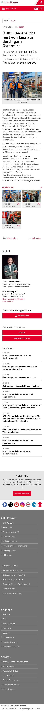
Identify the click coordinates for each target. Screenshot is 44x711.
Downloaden (23, 315)
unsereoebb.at (8, 637)
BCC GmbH (7, 555)
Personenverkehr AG (11, 532)
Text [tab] (6, 21)
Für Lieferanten (9, 689)
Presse (5, 619)
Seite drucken (12, 238)
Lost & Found (8, 675)
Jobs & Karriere (9, 624)
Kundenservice (8, 666)
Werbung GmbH (9, 550)
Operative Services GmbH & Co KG (16, 584)
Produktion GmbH (10, 566)
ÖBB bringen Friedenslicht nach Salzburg (20, 386)
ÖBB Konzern (8, 523)
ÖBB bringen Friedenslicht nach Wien (19, 377)
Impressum (12, 709)
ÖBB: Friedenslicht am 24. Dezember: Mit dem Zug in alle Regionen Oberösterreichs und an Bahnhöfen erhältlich (21, 418)
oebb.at (6, 633)
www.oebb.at (7, 301)
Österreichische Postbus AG (14, 575)
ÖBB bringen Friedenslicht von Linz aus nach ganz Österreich (20, 367)
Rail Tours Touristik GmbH (13, 579)
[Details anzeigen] (18, 204)
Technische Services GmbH (13, 570)
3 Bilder (20, 27)
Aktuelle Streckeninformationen (15, 662)
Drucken (5, 709)
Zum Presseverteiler (22, 493)
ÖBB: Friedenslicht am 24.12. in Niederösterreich (16, 357)
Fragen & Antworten (11, 680)
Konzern (6, 614)
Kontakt (37, 709)
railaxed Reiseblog (10, 642)
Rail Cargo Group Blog (11, 646)
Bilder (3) (9, 187)
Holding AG (7, 527)
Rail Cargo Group (9, 541)
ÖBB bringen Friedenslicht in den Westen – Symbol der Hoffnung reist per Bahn (21, 406)
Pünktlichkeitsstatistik (11, 685)
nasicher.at (7, 628)
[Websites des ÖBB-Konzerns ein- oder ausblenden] (41, 2)
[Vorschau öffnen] (22, 85)
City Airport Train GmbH (12, 593)
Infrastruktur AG (9, 536)
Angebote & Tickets (10, 671)
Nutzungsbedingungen (25, 709)
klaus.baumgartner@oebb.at (13, 299)
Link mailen (36, 238)
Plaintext (22, 332)
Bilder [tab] (13, 21)
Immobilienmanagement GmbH (15, 546)
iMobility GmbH (9, 589)
